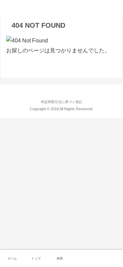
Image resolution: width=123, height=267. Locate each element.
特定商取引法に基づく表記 (61, 102)
